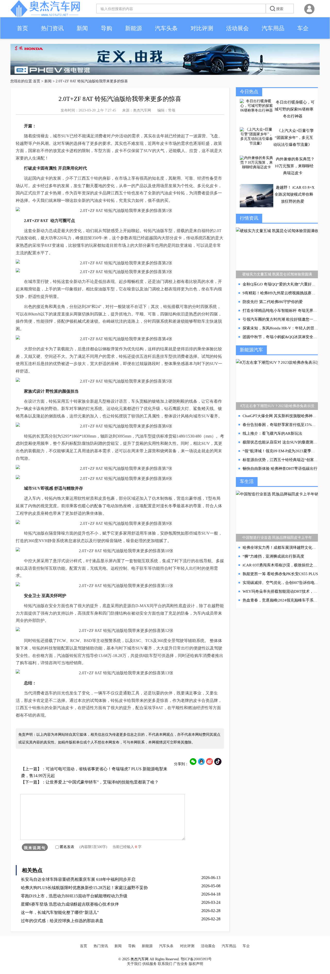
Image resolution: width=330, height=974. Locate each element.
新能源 (133, 28)
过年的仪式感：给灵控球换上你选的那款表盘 (62, 920)
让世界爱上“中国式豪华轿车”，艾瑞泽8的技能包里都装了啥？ (102, 782)
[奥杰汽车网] (45, 16)
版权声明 (196, 964)
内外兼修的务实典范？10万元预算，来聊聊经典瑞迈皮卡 (295, 166)
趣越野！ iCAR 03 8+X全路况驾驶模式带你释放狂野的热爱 (295, 194)
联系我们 (165, 964)
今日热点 (249, 91)
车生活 (247, 481)
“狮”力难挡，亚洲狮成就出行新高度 (273, 556)
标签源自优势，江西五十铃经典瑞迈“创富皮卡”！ (285, 460)
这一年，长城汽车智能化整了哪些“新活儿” (60, 912)
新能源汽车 (251, 349)
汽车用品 (273, 28)
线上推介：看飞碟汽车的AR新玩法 (272, 433)
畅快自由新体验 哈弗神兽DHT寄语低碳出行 (280, 468)
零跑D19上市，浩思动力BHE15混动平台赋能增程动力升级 (74, 896)
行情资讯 (249, 218)
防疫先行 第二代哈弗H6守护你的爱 (273, 302)
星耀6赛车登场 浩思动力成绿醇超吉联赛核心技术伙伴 (70, 904)
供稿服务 (149, 964)
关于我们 (134, 964)
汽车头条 (166, 28)
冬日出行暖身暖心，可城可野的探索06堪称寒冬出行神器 (295, 109)
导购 (106, 28)
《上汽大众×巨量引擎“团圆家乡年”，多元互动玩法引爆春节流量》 (293, 138)
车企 (303, 28)
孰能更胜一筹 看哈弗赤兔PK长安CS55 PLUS (280, 574)
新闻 (82, 28)
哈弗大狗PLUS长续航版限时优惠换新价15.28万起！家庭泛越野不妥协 (84, 887)
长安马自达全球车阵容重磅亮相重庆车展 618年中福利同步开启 (78, 879)
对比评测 (202, 28)
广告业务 (180, 964)
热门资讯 (52, 28)
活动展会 (237, 28)
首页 (22, 28)
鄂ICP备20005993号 (196, 959)
